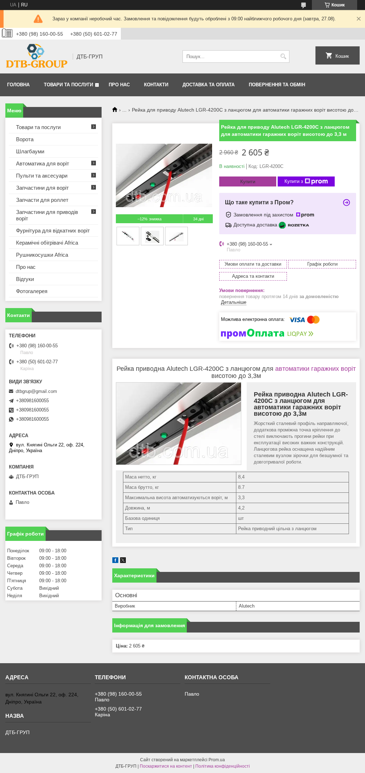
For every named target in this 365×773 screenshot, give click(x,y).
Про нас (119, 84)
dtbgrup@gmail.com (36, 391)
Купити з (293, 181)
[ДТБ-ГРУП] (36, 56)
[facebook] (115, 561)
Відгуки (25, 279)
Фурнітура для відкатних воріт (53, 230)
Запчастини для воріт (42, 188)
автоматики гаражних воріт (315, 368)
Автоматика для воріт (42, 163)
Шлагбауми (30, 151)
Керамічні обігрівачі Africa (47, 243)
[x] (123, 561)
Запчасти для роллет (42, 200)
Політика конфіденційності (222, 766)
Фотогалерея (31, 291)
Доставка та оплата (208, 84)
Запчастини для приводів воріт (47, 215)
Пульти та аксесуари (41, 176)
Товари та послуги (68, 84)
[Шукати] (283, 56)
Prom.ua (217, 759)
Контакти (156, 84)
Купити (247, 181)
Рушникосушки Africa (42, 255)
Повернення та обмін (277, 84)
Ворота (25, 139)
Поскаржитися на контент (166, 766)
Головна (18, 84)
